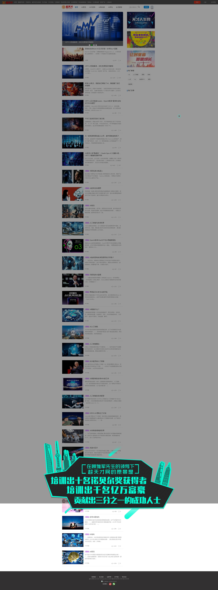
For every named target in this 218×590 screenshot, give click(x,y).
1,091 (115, 528)
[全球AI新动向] (72, 523)
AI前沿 (90, 551)
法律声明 (109, 577)
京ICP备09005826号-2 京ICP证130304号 (119, 579)
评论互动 (124, 577)
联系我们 (94, 577)
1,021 (115, 546)
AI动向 (90, 534)
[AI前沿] (72, 557)
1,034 (115, 563)
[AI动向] (72, 540)
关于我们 (116, 577)
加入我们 (101, 577)
